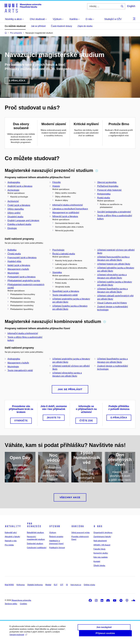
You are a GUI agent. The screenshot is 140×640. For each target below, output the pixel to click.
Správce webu (11, 604)
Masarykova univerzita (21, 600)
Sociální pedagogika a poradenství (114, 212)
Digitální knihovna (35, 585)
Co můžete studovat (15, 26)
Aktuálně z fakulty (12, 536)
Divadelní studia (15, 217)
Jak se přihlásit (38, 26)
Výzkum (54, 526)
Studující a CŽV (113, 19)
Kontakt (97, 561)
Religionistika (103, 194)
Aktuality (13, 526)
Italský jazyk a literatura (19, 265)
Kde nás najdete (101, 557)
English (131, 6)
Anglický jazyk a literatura (20, 186)
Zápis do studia (85, 26)
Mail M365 (9, 585)
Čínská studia (14, 254)
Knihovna (21, 585)
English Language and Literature (23, 220)
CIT (61, 585)
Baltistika (12, 250)
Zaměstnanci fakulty (102, 536)
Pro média (9, 545)
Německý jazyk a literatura (65, 216)
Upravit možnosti (17, 634)
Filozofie (56, 182)
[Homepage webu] (23, 8)
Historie (56, 186)
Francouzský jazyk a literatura (22, 257)
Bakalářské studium (35, 532)
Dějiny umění (14, 213)
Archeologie (13, 190)
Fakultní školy (99, 549)
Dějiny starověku (16, 209)
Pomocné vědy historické (109, 190)
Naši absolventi (100, 541)
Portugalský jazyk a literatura (21, 277)
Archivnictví (13, 201)
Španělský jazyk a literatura (65, 291)
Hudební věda (14, 261)
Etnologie (12, 228)
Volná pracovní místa (80, 532)
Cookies (23, 604)
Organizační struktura (103, 532)
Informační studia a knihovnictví (67, 205)
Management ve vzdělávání (65, 212)
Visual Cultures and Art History (112, 303)
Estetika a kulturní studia (19, 224)
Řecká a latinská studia (63, 254)
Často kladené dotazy (61, 26)
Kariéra (77, 526)
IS (67, 585)
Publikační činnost (57, 547)
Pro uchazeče (34, 525)
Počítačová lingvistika (107, 186)
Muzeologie (13, 273)
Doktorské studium (35, 543)
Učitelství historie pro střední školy (113, 264)
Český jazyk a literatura (19, 205)
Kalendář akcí (11, 532)
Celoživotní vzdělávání (36, 547)
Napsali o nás (11, 541)
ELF (55, 585)
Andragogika (14, 182)
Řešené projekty (56, 536)
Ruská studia (103, 198)
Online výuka (89, 585)
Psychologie (58, 250)
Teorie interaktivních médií (65, 295)
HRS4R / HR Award (102, 545)
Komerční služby (101, 553)
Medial (48, 585)
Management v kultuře (18, 269)
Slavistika (57, 272)
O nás (98, 526)
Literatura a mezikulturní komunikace (70, 209)
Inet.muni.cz (76, 585)
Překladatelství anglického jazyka (24, 280)
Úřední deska (99, 565)
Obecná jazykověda (106, 182)
